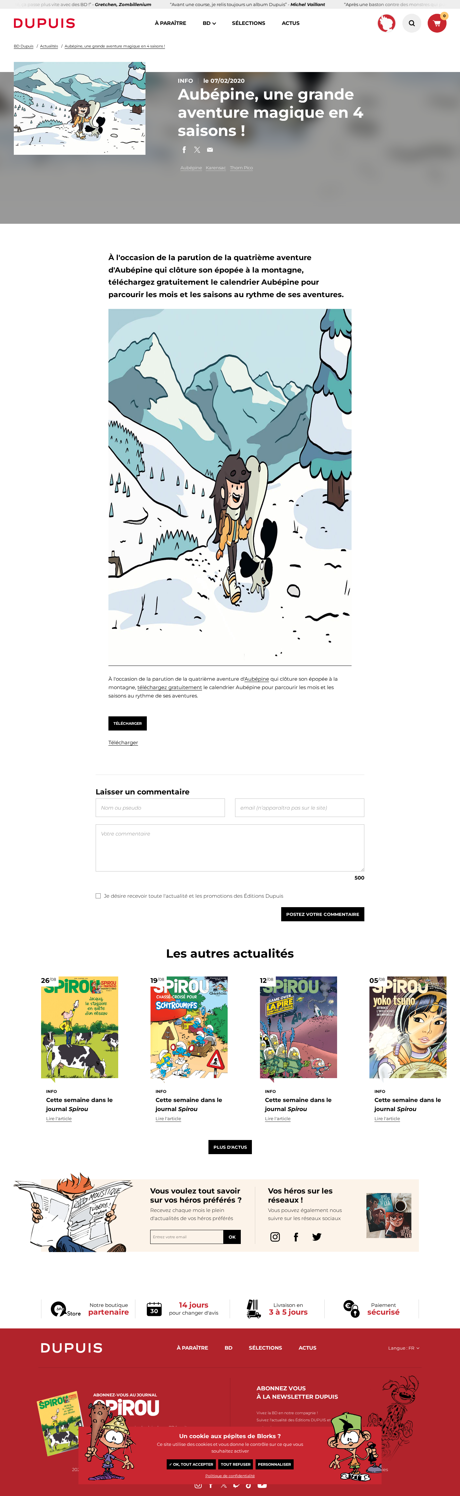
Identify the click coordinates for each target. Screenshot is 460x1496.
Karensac (216, 167)
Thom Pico (241, 167)
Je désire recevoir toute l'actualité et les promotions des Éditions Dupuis (193, 896)
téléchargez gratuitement (169, 687)
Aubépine (191, 167)
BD (206, 23)
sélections (248, 23)
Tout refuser (236, 1464)
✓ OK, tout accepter (191, 1464)
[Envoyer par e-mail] (209, 149)
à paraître (170, 23)
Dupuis (46, 23)
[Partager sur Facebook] (184, 149)
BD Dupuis (23, 46)
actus (291, 23)
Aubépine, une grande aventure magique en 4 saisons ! (115, 46)
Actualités (49, 46)
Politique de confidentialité (230, 1475)
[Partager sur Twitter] (197, 149)
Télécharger (127, 723)
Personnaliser (274, 1464)
